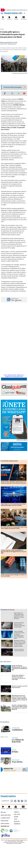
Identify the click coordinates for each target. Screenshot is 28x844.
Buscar (3, 812)
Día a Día (17, 814)
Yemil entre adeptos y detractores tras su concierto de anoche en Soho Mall (18, 677)
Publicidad (4, 821)
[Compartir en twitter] (12, 93)
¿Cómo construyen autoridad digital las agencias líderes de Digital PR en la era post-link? (13, 551)
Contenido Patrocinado (10, 461)
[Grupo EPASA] (5, 835)
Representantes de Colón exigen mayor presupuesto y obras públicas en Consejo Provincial (19, 615)
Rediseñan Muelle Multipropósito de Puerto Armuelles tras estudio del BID (19, 668)
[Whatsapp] (11, 801)
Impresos (17, 824)
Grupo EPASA (5, 823)
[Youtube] (22, 801)
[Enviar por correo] (24, 93)
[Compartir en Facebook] (5, 93)
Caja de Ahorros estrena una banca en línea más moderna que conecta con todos (13, 504)
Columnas (5, 722)
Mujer (16, 817)
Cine (15, 819)
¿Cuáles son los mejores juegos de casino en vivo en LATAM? (13, 575)
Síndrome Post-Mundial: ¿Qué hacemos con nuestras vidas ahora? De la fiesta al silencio (13, 482)
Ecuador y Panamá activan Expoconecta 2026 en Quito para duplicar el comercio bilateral (19, 707)
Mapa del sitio (6, 815)
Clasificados (5, 818)
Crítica (16, 812)
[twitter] (18, 801)
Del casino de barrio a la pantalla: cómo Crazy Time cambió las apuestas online (14, 527)
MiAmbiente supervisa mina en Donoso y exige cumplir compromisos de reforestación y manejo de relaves (19, 643)
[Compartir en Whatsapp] (19, 93)
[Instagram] (25, 801)
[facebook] (15, 801)
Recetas (16, 821)
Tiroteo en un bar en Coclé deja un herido (19, 686)
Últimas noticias (8, 610)
